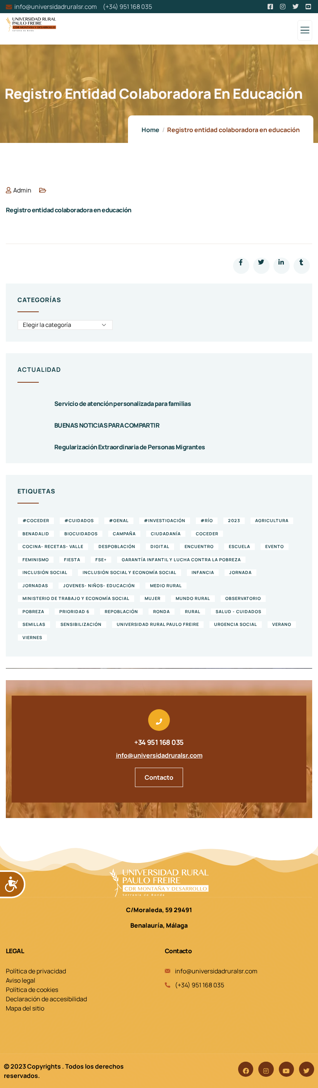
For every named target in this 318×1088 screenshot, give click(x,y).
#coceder (35, 520)
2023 (234, 520)
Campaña (124, 533)
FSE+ (101, 559)
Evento (274, 546)
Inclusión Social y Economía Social (129, 572)
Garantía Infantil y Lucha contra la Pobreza (181, 559)
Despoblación (117, 546)
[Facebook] (245, 1069)
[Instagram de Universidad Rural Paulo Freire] (283, 6)
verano (281, 624)
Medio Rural (166, 585)
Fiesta (72, 559)
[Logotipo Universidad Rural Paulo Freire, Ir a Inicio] (159, 882)
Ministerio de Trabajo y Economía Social (76, 598)
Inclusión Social (44, 572)
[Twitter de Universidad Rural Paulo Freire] (296, 6)
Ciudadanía (166, 533)
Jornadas (35, 585)
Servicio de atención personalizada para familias (122, 403)
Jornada (240, 572)
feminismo (35, 559)
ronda (161, 611)
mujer (153, 598)
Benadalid (35, 533)
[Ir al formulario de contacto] (159, 720)
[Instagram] (265, 1069)
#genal (119, 520)
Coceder (207, 533)
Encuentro (199, 546)
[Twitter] (306, 1069)
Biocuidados (81, 533)
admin (22, 190)
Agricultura (272, 520)
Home (150, 129)
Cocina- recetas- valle (52, 546)
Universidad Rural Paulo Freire (158, 624)
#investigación (164, 520)
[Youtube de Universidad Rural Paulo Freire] (309, 6)
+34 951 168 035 (158, 742)
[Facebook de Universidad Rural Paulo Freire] (271, 6)
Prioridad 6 (74, 611)
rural (192, 611)
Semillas (33, 624)
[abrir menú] (304, 32)
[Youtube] (286, 1069)
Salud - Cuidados (238, 611)
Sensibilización (81, 624)
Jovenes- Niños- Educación (99, 585)
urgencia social (235, 624)
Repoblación (121, 611)
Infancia (203, 572)
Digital (159, 546)
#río (206, 520)
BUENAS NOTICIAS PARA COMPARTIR (106, 425)
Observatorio (243, 598)
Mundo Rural (193, 598)
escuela (239, 546)
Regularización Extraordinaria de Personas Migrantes (129, 447)
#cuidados (79, 520)
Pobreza (33, 611)
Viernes (32, 637)
